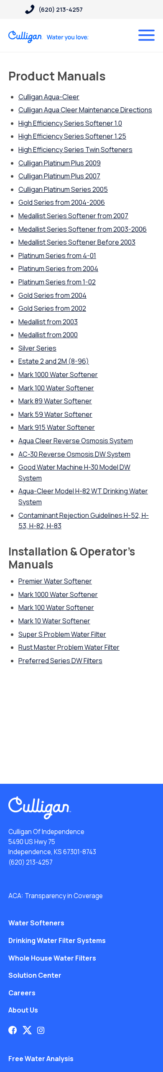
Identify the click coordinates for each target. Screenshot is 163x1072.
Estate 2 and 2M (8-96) (53, 361)
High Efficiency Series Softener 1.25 (72, 136)
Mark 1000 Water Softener (58, 374)
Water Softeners (36, 922)
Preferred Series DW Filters (60, 660)
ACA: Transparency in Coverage (55, 895)
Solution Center (34, 975)
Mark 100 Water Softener (56, 388)
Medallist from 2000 (48, 334)
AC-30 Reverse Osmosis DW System (74, 454)
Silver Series (37, 348)
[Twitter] (27, 1030)
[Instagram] (41, 1030)
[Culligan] (48, 37)
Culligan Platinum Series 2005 (63, 189)
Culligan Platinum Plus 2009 (59, 163)
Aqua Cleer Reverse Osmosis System (75, 440)
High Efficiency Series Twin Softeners (75, 149)
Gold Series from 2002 (52, 308)
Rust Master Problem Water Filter (69, 647)
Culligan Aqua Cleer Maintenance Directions (85, 109)
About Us (23, 1010)
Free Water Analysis (41, 1058)
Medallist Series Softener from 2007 (73, 215)
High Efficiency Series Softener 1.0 (70, 123)
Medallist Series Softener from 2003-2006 (82, 229)
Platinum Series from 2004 (58, 268)
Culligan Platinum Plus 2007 (59, 176)
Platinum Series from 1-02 (57, 282)
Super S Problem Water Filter (62, 634)
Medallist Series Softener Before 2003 (76, 242)
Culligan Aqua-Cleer (48, 96)
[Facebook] (12, 1030)
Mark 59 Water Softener (55, 414)
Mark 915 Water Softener (56, 427)
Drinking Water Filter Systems (57, 940)
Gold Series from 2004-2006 (61, 202)
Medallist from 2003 (48, 321)
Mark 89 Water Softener (55, 401)
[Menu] (146, 35)
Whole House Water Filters (52, 958)
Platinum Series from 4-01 (57, 255)
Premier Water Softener (55, 581)
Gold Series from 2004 (52, 295)
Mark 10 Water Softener (54, 620)
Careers (22, 992)
